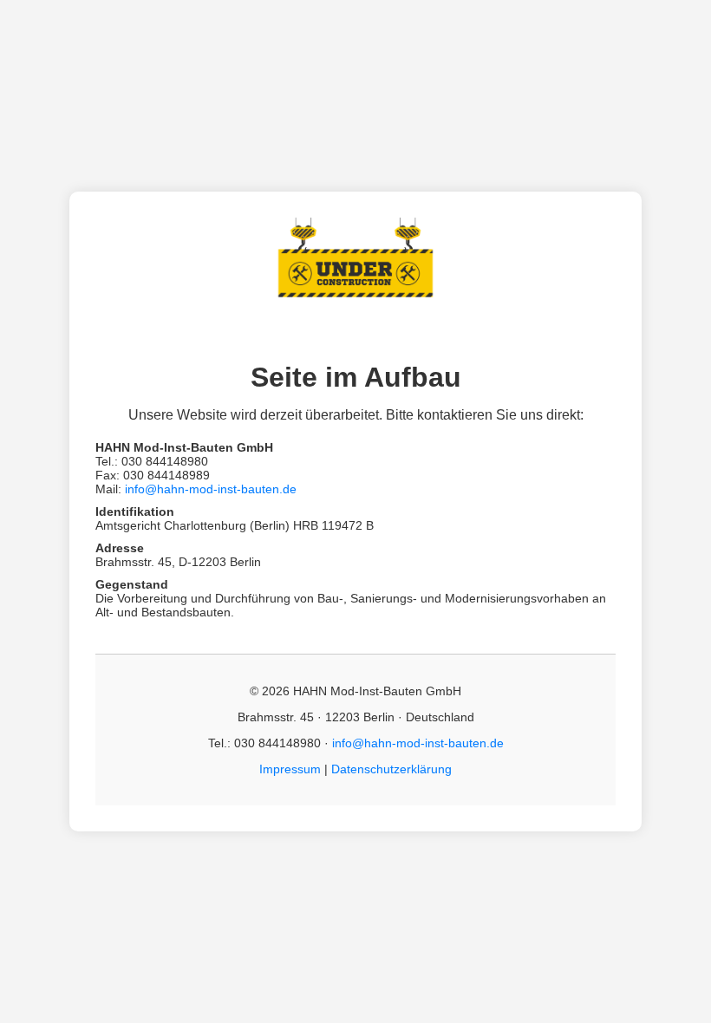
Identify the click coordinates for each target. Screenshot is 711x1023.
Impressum (290, 769)
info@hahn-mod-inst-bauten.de (211, 489)
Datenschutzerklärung (391, 769)
